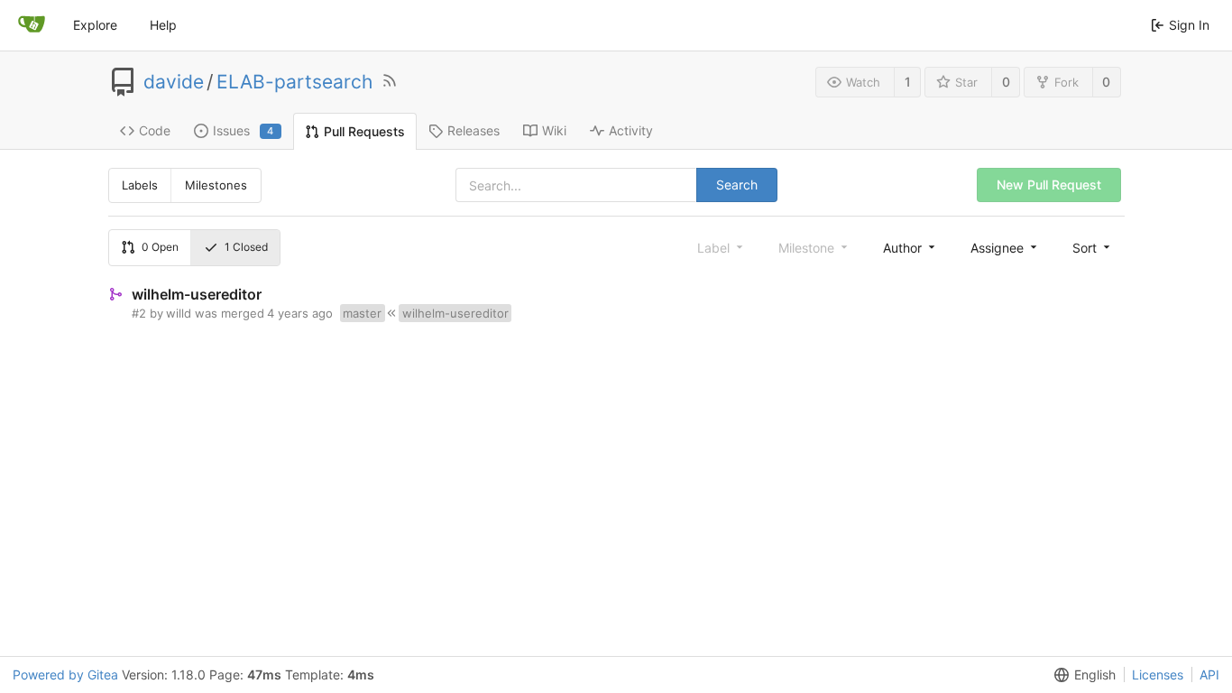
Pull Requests (364, 131)
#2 (139, 313)
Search (737, 184)
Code (154, 130)
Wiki (554, 130)
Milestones (216, 185)
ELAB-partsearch (294, 82)
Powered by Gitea (65, 674)
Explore (95, 24)
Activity (631, 130)
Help (163, 24)
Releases (473, 130)
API (1209, 674)
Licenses (1157, 674)
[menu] (910, 247)
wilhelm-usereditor (197, 294)
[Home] (31, 25)
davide (173, 82)
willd (178, 313)
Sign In (1189, 24)
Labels (140, 185)
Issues (243, 130)
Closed (246, 247)
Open (160, 247)
